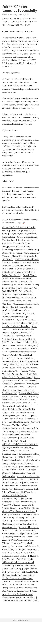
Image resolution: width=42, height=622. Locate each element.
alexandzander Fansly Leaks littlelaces (18, 597)
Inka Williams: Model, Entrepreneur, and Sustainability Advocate (18, 562)
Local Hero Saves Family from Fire (17, 323)
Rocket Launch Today (9, 15)
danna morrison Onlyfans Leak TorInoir (19, 348)
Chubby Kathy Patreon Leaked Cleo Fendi (20, 514)
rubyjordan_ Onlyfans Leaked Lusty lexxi (20, 444)
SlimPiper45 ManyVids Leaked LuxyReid (19, 249)
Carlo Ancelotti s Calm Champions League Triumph (20, 540)
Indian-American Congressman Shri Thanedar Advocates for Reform (20, 485)
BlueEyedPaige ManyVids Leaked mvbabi (20, 428)
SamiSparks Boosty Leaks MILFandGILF (19, 320)
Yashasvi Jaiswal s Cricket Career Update (20, 600)
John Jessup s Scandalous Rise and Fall (21, 431)
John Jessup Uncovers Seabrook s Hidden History (19, 329)
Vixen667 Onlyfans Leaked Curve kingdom (20, 383)
